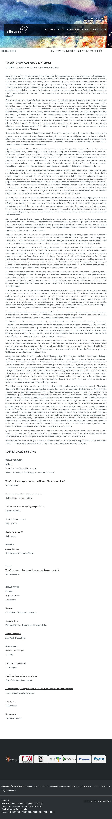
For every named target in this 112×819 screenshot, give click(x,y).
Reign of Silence (12, 595)
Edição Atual (105, 786)
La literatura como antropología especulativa (24, 506)
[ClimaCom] (17, 35)
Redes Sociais (99, 30)
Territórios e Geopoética (15, 519)
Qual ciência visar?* (14, 532)
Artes (61, 30)
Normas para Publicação (69, 786)
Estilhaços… (10, 701)
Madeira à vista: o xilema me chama (21, 676)
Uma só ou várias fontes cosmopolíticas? (23, 494)
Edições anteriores (8, 790)
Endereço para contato (89, 786)
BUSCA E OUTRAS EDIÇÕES (89, 51)
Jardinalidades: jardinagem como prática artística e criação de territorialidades (39, 689)
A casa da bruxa (12, 549)
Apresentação (31, 786)
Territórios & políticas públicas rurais (21, 468)
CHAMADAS (56, 51)
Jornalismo (73, 30)
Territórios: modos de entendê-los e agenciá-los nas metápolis (32, 570)
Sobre (85, 30)
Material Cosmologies (14, 650)
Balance (8, 608)
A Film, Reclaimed (13, 633)
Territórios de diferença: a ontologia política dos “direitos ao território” (35, 481)
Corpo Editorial (53, 786)
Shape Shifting (11, 621)
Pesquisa (50, 30)
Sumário (42, 786)
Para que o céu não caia (16, 663)
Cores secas (10, 714)
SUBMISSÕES (69, 51)
